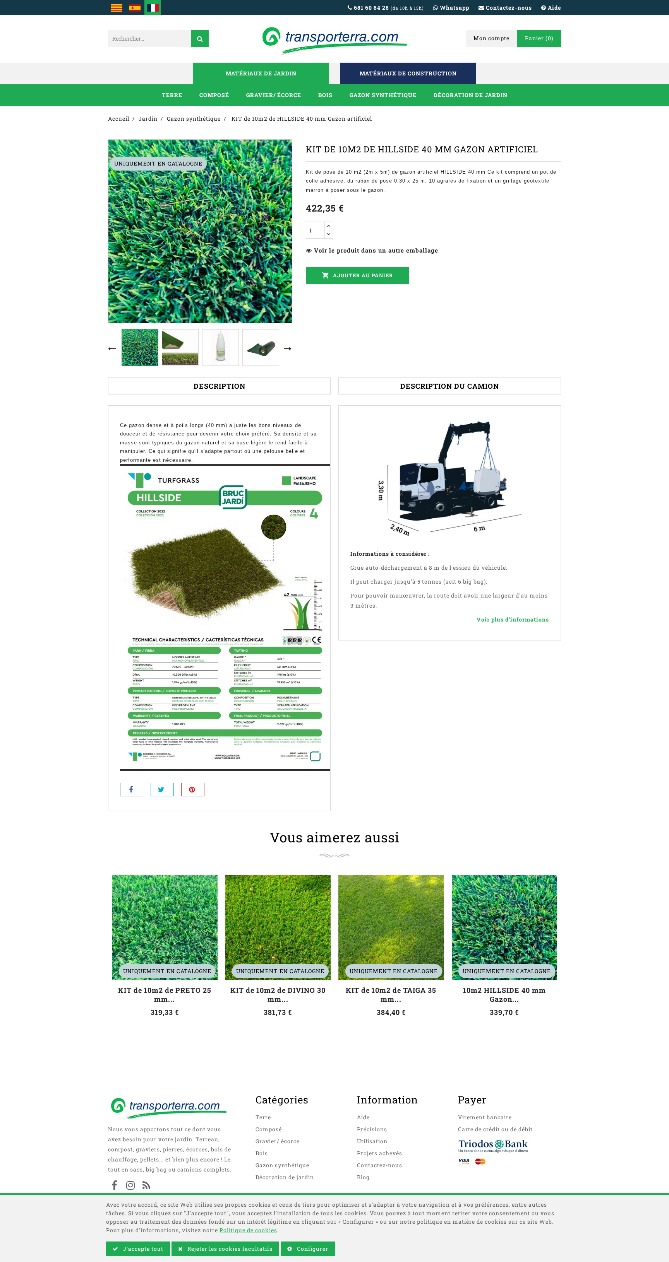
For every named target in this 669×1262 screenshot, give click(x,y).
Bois (325, 95)
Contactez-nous (379, 1165)
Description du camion (449, 386)
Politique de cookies (248, 1230)
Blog (363, 1177)
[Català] (116, 7)
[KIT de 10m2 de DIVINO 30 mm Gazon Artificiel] (278, 927)
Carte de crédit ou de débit (495, 1129)
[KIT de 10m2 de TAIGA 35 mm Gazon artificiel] (391, 927)
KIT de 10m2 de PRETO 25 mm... (164, 995)
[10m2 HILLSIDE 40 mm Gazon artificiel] (505, 927)
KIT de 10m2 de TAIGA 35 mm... (391, 995)
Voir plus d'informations (513, 619)
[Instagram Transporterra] (130, 1186)
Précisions (372, 1129)
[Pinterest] (193, 789)
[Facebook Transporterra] (114, 1186)
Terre (172, 95)
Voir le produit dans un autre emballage (376, 250)
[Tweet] (162, 789)
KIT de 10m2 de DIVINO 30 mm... (278, 995)
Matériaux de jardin (261, 73)
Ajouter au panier (357, 275)
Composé (214, 95)
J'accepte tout (142, 1248)
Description (219, 386)
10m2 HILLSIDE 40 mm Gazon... (504, 995)
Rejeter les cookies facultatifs (229, 1248)
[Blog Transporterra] (146, 1186)
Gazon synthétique (383, 95)
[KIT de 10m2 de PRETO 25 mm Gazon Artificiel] (165, 927)
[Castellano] (134, 7)
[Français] (152, 7)
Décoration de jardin (471, 95)
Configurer (311, 1248)
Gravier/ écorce (273, 95)
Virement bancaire (485, 1117)
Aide (363, 1117)
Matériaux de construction (408, 73)
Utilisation (372, 1141)
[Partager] (131, 789)
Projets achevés (379, 1153)
